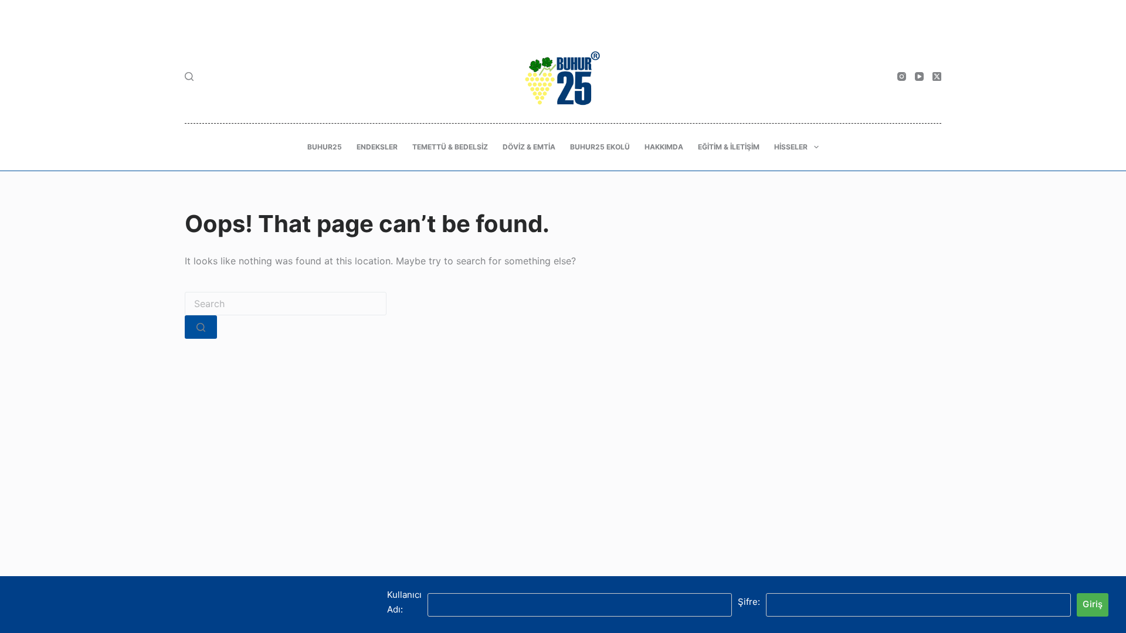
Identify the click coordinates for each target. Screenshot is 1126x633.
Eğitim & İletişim (728, 146)
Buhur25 (324, 146)
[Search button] (201, 327)
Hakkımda (664, 146)
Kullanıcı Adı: (404, 602)
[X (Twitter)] (936, 76)
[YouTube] (919, 76)
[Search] (189, 76)
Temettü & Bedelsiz (450, 146)
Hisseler (791, 146)
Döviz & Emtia (529, 146)
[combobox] (285, 303)
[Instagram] (901, 76)
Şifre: (749, 601)
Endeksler (377, 146)
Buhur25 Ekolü (600, 146)
